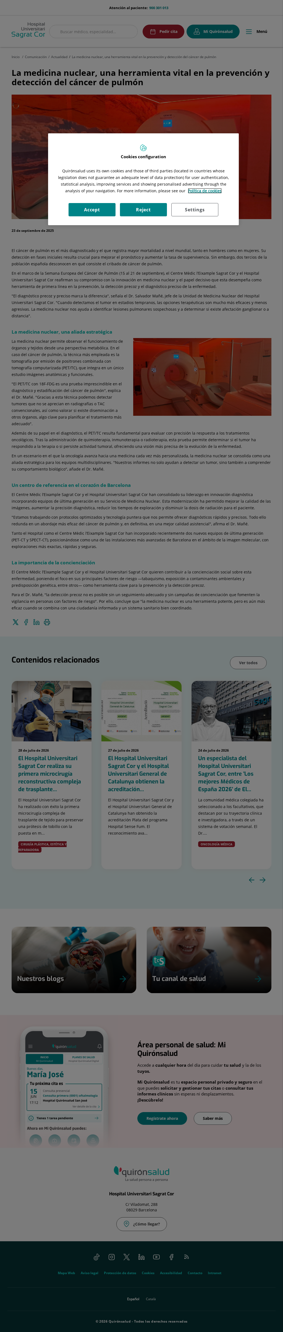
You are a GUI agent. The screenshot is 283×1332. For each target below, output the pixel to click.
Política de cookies (205, 190)
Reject (143, 210)
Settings (195, 210)
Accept (92, 210)
